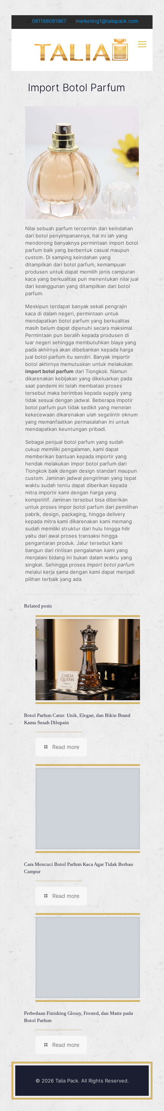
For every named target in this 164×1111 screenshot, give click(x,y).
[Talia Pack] (82, 50)
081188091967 (49, 21)
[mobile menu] (142, 44)
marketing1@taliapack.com (107, 21)
